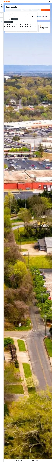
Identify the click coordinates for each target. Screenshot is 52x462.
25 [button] (12, 26)
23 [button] (7, 26)
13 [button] (22, 24)
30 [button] (7, 29)
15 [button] (4, 24)
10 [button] (9, 21)
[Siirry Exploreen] (1, 14)
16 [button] (7, 24)
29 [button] (4, 29)
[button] (2, 1)
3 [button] (9, 19)
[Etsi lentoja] (1, 5)
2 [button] (7, 19)
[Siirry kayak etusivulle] (7, 1)
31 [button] (32, 29)
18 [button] (12, 24)
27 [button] (22, 29)
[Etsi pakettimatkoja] (1, 11)
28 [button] (25, 29)
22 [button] (4, 26)
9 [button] (7, 21)
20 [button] (17, 24)
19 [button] (14, 24)
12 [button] (14, 21)
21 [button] (25, 26)
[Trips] (1, 19)
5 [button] (14, 19)
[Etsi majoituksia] (1, 7)
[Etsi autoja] (1, 9)
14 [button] (25, 24)
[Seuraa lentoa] (1, 16)
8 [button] (27, 21)
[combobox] (14, 10)
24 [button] (9, 26)
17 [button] (9, 24)
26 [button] (14, 26)
